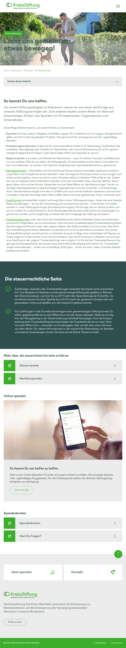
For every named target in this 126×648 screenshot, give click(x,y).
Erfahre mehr (15, 622)
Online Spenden (21, 490)
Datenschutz (101, 643)
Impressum (117, 643)
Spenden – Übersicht (22, 71)
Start (6, 71)
